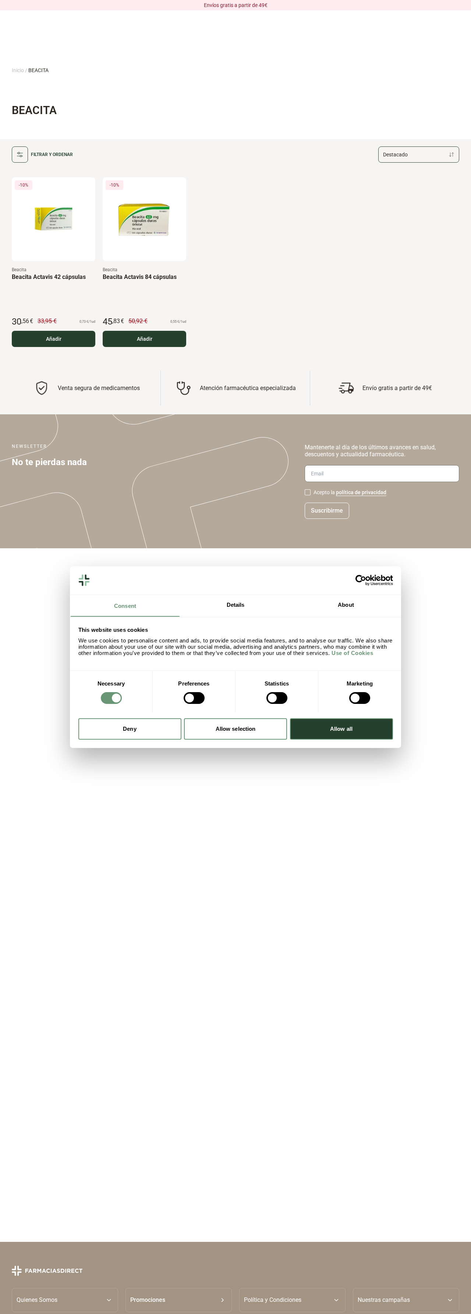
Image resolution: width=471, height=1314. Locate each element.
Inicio (18, 70)
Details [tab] (236, 604)
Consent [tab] (125, 605)
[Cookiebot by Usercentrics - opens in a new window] (361, 580)
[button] (178, 1300)
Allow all (341, 728)
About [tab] (346, 604)
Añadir (53, 339)
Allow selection (236, 728)
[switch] (194, 698)
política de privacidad (361, 492)
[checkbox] (308, 492)
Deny (129, 728)
